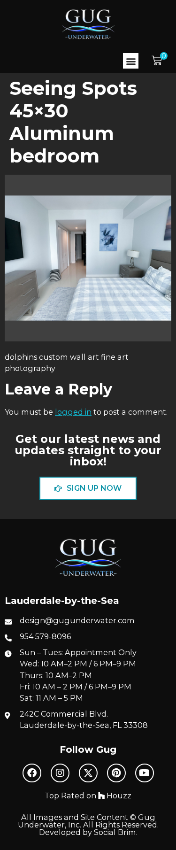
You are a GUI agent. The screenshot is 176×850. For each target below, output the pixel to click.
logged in (73, 412)
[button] (130, 61)
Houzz (118, 795)
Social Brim (115, 832)
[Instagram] (60, 773)
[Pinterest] (116, 773)
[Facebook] (32, 773)
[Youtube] (144, 773)
